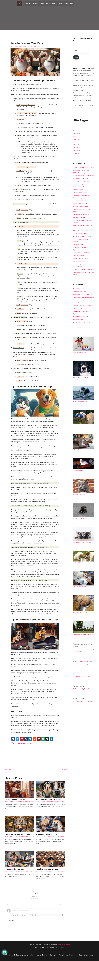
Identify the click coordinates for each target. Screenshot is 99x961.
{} (32, 915)
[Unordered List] (24, 915)
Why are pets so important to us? (82, 236)
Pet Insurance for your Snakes (81, 214)
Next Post (65, 769)
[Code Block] (29, 915)
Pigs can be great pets (79, 250)
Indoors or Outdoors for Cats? (81, 258)
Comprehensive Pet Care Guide (81, 170)
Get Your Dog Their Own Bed (81, 181)
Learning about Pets (78, 470)
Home (28, 3)
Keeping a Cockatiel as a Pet (80, 233)
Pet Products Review (78, 425)
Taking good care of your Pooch (81, 377)
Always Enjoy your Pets (79, 289)
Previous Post (6, 769)
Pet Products (76, 150)
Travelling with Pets (78, 319)
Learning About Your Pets (15, 799)
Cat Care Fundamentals (79, 494)
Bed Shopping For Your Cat (80, 178)
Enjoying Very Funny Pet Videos (81, 252)
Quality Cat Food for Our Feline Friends (83, 167)
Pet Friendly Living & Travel (80, 449)
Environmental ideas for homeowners (83, 676)
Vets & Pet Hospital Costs (79, 586)
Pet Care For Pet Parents (27, 46)
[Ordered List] (22, 915)
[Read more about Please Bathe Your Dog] (19, 859)
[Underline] (18, 915)
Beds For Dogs (77, 302)
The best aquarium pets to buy (81, 316)
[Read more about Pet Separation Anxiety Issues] (50, 789)
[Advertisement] (49, 18)
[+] (35, 915)
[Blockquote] (26, 915)
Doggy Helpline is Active (79, 352)
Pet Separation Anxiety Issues (48, 799)
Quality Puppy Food (78, 562)
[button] (76, 3)
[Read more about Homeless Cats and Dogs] (50, 824)
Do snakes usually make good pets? (82, 305)
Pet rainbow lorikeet (78, 244)
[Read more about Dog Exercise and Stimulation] (19, 824)
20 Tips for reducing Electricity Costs (83, 689)
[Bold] (13, 915)
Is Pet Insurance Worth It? (80, 401)
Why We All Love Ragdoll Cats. (81, 203)
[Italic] (16, 915)
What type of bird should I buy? (81, 322)
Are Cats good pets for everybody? (82, 294)
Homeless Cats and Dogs (46, 834)
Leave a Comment (15, 46)
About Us (35, 3)
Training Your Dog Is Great (47, 869)
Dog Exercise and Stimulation (17, 834)
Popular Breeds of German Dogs (81, 209)
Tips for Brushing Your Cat (80, 261)
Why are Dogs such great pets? (81, 325)
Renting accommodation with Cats (82, 542)
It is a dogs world (77, 266)
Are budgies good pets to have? (81, 291)
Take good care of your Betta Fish (82, 230)
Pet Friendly (76, 145)
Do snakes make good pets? (80, 255)
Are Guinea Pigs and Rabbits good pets (83, 297)
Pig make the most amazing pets (81, 314)
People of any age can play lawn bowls (83, 634)
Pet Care (75, 142)
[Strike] (20, 915)
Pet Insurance (76, 147)
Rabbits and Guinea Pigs (79, 247)
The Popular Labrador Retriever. (81, 206)
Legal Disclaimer (57, 3)
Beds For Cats (77, 300)
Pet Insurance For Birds (79, 217)
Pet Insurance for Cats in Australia (82, 212)
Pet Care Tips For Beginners (80, 173)
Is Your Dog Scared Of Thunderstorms (83, 175)
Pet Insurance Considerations (80, 311)
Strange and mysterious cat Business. (83, 269)
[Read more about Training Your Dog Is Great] (50, 859)
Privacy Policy (45, 3)
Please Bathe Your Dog (14, 869)
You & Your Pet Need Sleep (80, 612)
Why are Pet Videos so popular (81, 328)
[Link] (31, 915)
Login (62, 905)
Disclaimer (68, 944)
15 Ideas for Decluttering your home (82, 701)
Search (75, 50)
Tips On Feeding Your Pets (80, 198)
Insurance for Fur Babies (79, 518)
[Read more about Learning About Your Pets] (19, 789)
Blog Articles (69, 3)
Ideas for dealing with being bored (82, 664)
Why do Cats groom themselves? (81, 264)
